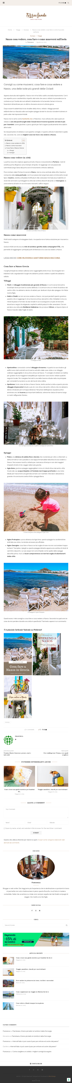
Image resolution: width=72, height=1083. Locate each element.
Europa (26, 30)
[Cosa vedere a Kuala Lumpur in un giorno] (8, 1006)
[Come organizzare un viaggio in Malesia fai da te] (8, 994)
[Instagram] (61, 3)
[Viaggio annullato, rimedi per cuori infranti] (52, 776)
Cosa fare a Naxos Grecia (15, 148)
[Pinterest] (63, 3)
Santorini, (26, 119)
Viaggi (18, 30)
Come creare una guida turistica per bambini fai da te (34, 958)
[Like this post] (40, 729)
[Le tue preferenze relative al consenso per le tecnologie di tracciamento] (68, 1080)
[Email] (65, 3)
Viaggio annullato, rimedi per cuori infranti (52, 789)
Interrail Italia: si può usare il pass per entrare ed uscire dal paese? (35, 1041)
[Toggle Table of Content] (22, 140)
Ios (31, 119)
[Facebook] (59, 3)
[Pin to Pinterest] (44, 729)
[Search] (68, 3)
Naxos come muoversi (13, 145)
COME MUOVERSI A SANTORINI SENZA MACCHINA (38, 258)
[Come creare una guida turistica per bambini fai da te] (19, 776)
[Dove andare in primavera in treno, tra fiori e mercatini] (8, 983)
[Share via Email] (46, 729)
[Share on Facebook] (42, 729)
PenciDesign (52, 1076)
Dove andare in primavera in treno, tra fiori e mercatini (35, 980)
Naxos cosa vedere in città (15, 143)
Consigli (7, 722)
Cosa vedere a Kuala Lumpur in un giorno (30, 1003)
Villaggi (11, 150)
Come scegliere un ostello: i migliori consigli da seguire (31, 1051)
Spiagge (12, 152)
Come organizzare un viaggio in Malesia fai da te (32, 992)
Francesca (30, 42)
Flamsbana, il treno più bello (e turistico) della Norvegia (32, 1031)
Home (10, 30)
